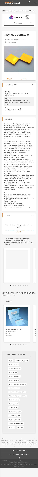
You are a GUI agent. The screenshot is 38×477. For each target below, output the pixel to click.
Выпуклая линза (13, 404)
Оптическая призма (14, 376)
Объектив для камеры (22, 360)
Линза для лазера (14, 400)
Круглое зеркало (13, 408)
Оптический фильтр (14, 368)
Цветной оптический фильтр (17, 384)
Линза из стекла (13, 364)
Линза (10, 360)
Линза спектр (13, 372)
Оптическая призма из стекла (17, 396)
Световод (20, 427)
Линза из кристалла (14, 419)
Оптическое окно (14, 380)
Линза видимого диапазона (17, 392)
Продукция (18, 23)
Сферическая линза (14, 415)
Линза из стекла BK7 (15, 411)
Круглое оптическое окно (16, 423)
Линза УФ (11, 427)
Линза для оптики (14, 388)
